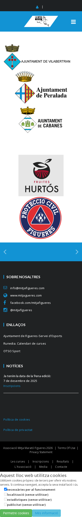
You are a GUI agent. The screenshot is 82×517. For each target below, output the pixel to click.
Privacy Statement (41, 452)
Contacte (61, 467)
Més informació (46, 513)
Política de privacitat (18, 430)
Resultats (63, 461)
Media (43, 467)
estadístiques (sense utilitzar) (29, 500)
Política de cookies (16, 419)
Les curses (18, 461)
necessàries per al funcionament (31, 490)
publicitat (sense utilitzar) (26, 505)
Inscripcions (12, 386)
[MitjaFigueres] (41, 18)
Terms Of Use (66, 448)
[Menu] (73, 22)
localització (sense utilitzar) (27, 495)
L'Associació (23, 467)
